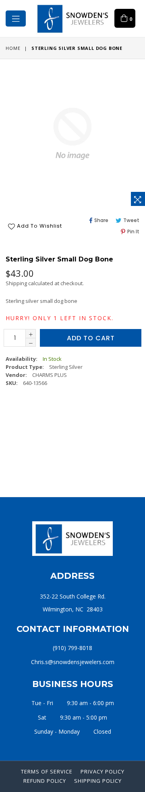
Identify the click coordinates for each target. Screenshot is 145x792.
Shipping (16, 283)
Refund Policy (44, 780)
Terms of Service (46, 771)
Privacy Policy (102, 771)
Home (13, 48)
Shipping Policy (98, 780)
